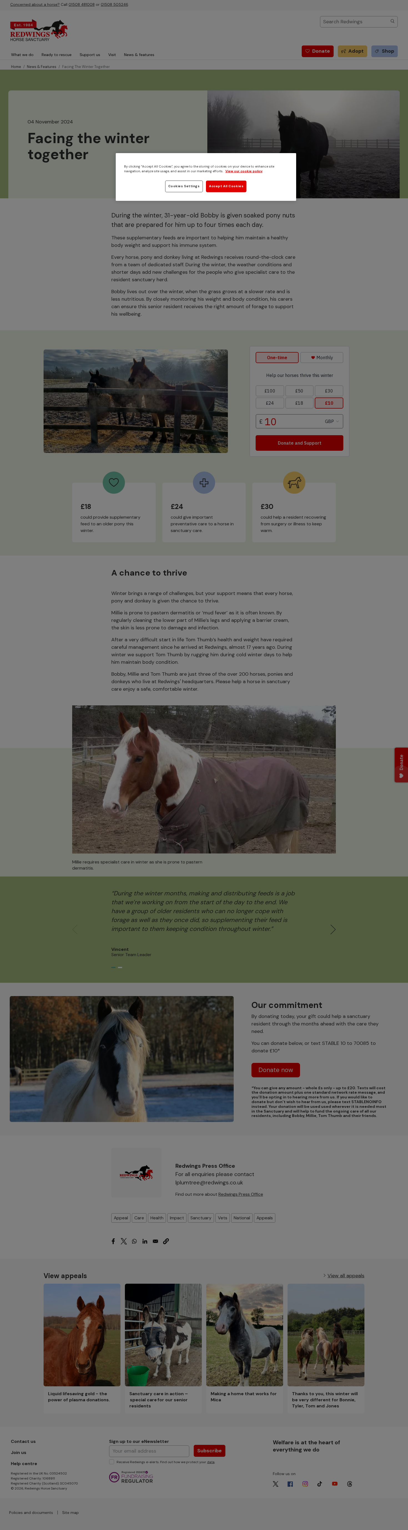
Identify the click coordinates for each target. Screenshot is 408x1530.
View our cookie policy (244, 171)
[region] (206, 177)
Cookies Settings (184, 186)
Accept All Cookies (226, 186)
